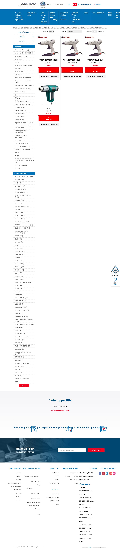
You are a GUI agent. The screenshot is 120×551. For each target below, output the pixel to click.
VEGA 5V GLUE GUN (95, 60)
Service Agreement (34, 505)
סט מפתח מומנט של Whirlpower (21, 136)
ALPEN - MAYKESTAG (24, 177)
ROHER (18, 343)
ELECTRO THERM (22, 228)
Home (15, 27)
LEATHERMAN (21, 298)
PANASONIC (20, 333)
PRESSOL (19, 340)
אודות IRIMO (19, 71)
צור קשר (18, 500)
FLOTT (18, 245)
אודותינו (19, 473)
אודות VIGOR (19, 59)
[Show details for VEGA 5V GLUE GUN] (95, 47)
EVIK (18, 239)
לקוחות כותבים (17, 496)
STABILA (19, 360)
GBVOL (19, 264)
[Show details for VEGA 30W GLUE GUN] (72, 47)
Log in (82, 4)
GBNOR (19, 261)
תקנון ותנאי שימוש (16, 486)
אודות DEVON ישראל (21, 56)
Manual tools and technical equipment (43, 27)
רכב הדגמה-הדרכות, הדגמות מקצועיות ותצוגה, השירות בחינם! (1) (24, 160)
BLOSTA (19, 200)
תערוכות (18, 480)
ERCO (19, 236)
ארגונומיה (18, 476)
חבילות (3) (18, 95)
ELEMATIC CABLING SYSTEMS (21, 232)
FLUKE (19, 248)
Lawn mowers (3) (20, 110)
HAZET (19, 279)
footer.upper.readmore (60, 410)
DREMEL (20, 219)
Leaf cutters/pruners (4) (23, 89)
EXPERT (19, 242)
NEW (74, 5)
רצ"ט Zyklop (19, 168)
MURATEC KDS (21, 316)
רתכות (17, 156)
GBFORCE (20, 251)
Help (38, 514)
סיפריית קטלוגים (19, 140)
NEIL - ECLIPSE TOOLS (24, 324)
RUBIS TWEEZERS (23, 346)
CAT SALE (18, 75)
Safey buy (37, 509)
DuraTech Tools (22, 222)
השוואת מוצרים (54, 501)
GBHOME (19, 254)
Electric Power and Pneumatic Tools (72, 27)
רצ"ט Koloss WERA (21, 165)
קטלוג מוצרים (23, 27)
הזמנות (57, 480)
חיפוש (57, 504)
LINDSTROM (21, 307)
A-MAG (19, 180)
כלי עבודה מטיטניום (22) (22, 101)
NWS (18, 330)
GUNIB (18, 273)
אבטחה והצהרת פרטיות (14, 483)
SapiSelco (20, 349)
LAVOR (18, 295)
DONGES (20, 216)
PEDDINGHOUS (21, 337)
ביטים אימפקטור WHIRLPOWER (24, 86)
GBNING (19, 257)
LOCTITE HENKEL (22, 310)
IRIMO (18, 285)
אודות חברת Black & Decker (23, 65)
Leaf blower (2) (20, 113)
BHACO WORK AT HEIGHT (23, 196)
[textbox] (62, 4)
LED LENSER (20, 301)
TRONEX (18, 68)
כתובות (57, 476)
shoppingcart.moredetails (49, 76)
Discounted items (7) (22, 50)
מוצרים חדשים (74, 473)
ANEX (18, 183)
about (17, 153)
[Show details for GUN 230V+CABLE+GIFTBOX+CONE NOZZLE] (48, 95)
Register (88, 4)
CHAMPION (20, 209)
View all (24, 386)
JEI (17, 292)
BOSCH (19, 203)
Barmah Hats (20, 189)
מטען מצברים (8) (20, 117)
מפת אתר (18, 493)
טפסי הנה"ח (17, 490)
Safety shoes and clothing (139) (23, 81)
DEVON (19, 212)
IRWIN (19, 288)
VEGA (39, 37)
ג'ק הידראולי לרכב (20, 92)
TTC (18, 369)
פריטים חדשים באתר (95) (22, 146)
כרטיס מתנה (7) (19, 107)
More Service (35, 493)
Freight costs (35, 499)
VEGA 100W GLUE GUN (48, 60)
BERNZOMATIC (21, 192)
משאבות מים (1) (19, 120)
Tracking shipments (33, 502)
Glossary (30, 488)
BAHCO (20, 186)
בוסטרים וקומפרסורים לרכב (23, 78)
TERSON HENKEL (22, 363)
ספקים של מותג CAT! (21, 143)
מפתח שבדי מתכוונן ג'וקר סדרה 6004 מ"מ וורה (24, 126)
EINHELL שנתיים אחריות (24, 225)
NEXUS (19, 327)
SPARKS (19, 357)
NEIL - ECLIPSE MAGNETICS (24, 320)
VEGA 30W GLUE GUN (72, 60)
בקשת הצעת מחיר (54, 483)
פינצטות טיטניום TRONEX (22, 149)
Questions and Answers (32, 476)
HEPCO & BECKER (23, 282)
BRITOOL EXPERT (22, 206)
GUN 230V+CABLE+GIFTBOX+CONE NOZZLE (48, 108)
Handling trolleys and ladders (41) (22, 131)
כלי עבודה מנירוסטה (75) (22, 104)
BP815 (17, 62)
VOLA (18, 375)
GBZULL (19, 267)
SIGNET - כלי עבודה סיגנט (23, 353)
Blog (38, 485)
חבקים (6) (18, 98)
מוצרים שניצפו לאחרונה (52, 497)
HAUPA (19, 276)
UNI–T (18, 372)
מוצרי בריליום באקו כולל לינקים (24, 123)
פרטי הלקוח (55, 473)
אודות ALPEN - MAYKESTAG (24, 53)
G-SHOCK (19, 270)
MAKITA (19, 313)
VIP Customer (35, 481)
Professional (91, 27)
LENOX (19, 304)
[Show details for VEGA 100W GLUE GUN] (48, 47)
